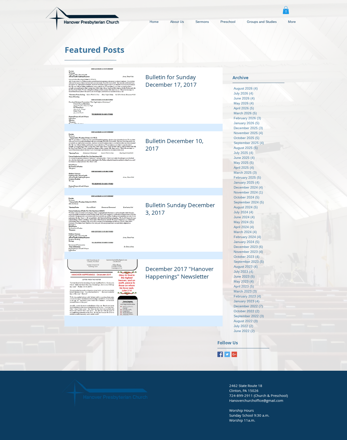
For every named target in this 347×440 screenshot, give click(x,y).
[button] (286, 10)
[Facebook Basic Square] (220, 354)
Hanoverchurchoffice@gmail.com (256, 400)
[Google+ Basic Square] (234, 354)
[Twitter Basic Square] (227, 354)
